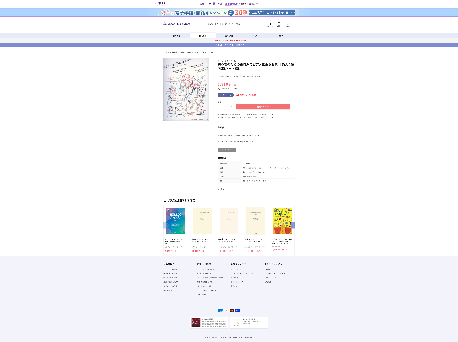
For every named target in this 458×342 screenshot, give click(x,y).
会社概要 (268, 282)
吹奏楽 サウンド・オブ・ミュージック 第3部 (201, 240)
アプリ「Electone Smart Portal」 (211, 277)
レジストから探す (170, 286)
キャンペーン (202, 294)
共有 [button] (222, 189)
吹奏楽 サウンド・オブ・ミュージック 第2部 (254, 240)
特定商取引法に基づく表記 (275, 273)
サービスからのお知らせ (206, 290)
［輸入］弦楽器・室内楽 (189, 52)
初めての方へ (236, 269)
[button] (229, 24)
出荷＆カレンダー (238, 282)
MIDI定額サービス (204, 273)
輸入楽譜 (202, 35)
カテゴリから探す (170, 269)
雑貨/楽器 (229, 35)
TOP (165, 52)
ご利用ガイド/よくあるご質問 (242, 273)
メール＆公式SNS (204, 286)
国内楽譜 (176, 35)
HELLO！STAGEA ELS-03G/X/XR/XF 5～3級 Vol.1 (173, 241)
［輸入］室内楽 (207, 52)
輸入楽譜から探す (170, 277)
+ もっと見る (226, 149)
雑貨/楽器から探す (170, 282)
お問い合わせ (236, 286)
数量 (219, 102)
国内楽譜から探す (170, 273)
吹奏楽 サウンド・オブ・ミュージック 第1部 (227, 240)
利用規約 (268, 269)
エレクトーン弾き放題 (205, 269)
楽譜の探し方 (236, 277)
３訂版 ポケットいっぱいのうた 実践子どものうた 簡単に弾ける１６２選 (282, 241)
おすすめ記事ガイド (205, 282)
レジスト (255, 35)
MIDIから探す (168, 290)
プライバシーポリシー (273, 277)
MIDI (281, 35)
